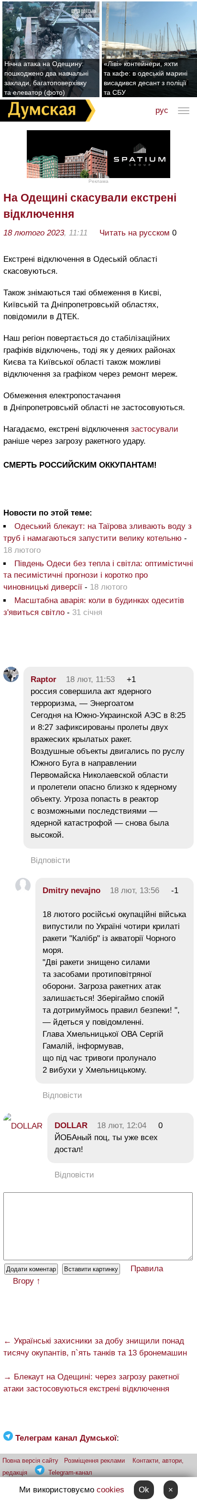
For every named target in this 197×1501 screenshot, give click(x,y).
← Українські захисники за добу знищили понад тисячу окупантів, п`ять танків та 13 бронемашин (95, 1346)
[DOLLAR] (23, 1126)
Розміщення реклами (94, 1460)
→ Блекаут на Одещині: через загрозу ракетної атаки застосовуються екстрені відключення (91, 1382)
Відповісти (50, 860)
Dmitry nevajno (71, 890)
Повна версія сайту (30, 1460)
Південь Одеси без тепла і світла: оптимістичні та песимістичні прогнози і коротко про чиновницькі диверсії (98, 575)
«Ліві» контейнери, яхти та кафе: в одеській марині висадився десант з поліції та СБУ (145, 78)
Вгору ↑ (27, 1281)
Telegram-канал (70, 1472)
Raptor (43, 679)
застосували (154, 429)
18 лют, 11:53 (90, 679)
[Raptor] (11, 679)
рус (161, 110)
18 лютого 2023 (33, 232)
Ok (144, 1489)
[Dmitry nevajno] (23, 890)
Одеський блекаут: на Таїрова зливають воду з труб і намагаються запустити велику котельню (97, 532)
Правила (147, 1268)
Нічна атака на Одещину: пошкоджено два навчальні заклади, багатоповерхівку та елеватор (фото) (46, 78)
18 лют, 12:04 (121, 1125)
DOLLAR (71, 1125)
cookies (110, 1489)
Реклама (98, 181)
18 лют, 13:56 (134, 890)
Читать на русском (134, 232)
